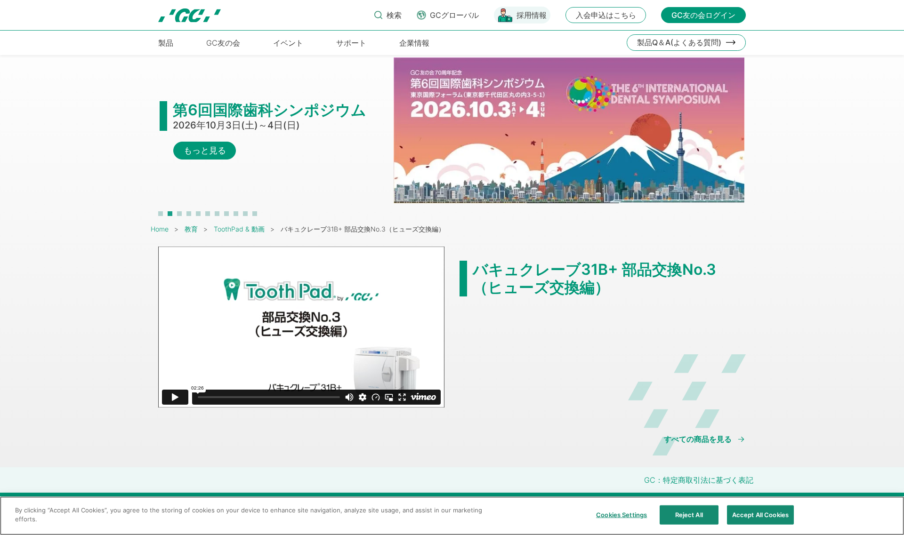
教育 (191, 229)
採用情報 (532, 15)
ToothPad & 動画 (239, 229)
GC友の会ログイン (703, 15)
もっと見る (205, 150)
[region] (452, 515)
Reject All (689, 515)
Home (160, 229)
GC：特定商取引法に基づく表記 (698, 480)
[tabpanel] (452, 135)
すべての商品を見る (698, 439)
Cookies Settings (621, 515)
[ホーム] (189, 15)
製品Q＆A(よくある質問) (679, 42)
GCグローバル (454, 15)
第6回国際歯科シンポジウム (269, 110)
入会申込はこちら (606, 15)
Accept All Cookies (760, 515)
